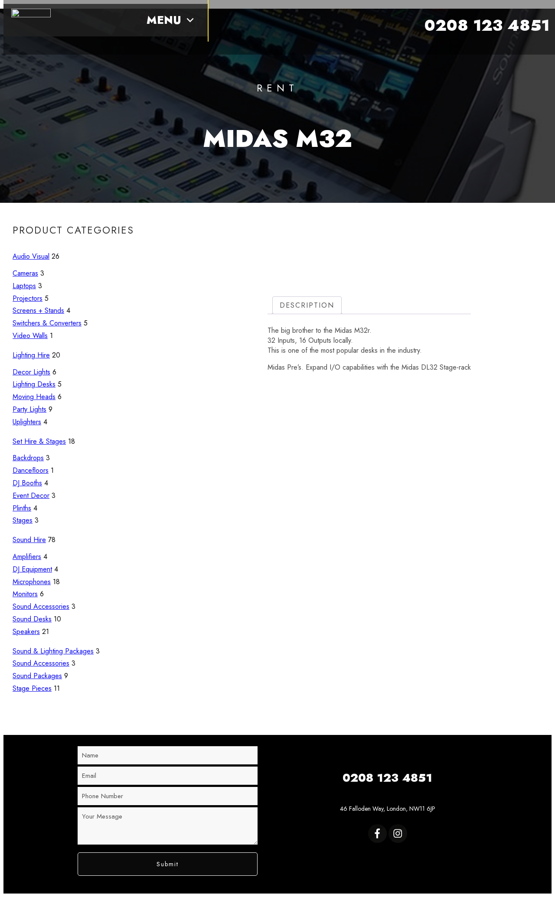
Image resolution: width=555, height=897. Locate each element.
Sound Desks (32, 619)
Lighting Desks (34, 384)
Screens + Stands (38, 310)
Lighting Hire (31, 355)
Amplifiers (27, 557)
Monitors (25, 594)
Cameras (25, 273)
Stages (23, 520)
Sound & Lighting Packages (53, 651)
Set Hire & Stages (39, 441)
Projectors (27, 298)
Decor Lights (31, 372)
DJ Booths (27, 483)
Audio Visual (31, 256)
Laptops (24, 286)
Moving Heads (34, 397)
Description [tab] (307, 305)
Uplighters (27, 422)
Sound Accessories (41, 606)
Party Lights (29, 409)
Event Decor (31, 495)
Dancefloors (31, 470)
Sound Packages (37, 676)
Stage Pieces (32, 688)
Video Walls (30, 336)
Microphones (32, 582)
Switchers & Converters (47, 323)
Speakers (26, 632)
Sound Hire (29, 540)
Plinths (22, 508)
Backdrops (28, 458)
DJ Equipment (32, 569)
